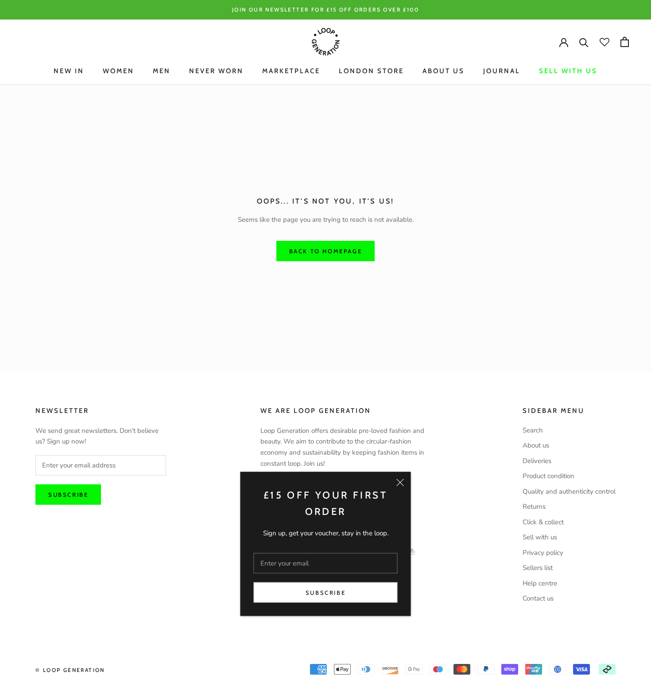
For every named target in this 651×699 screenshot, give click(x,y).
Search (533, 430)
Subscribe (325, 592)
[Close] (400, 483)
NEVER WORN (216, 71)
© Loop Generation (70, 670)
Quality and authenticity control (569, 491)
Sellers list (538, 567)
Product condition (548, 475)
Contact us (538, 598)
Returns (534, 506)
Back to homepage (325, 251)
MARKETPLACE (291, 71)
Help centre (540, 583)
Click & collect (543, 522)
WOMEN (118, 71)
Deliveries (537, 460)
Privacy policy (543, 552)
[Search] (584, 42)
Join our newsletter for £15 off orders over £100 (325, 9)
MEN (161, 71)
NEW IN (69, 71)
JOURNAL (501, 71)
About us (536, 445)
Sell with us (568, 71)
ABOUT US (443, 71)
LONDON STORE (371, 71)
